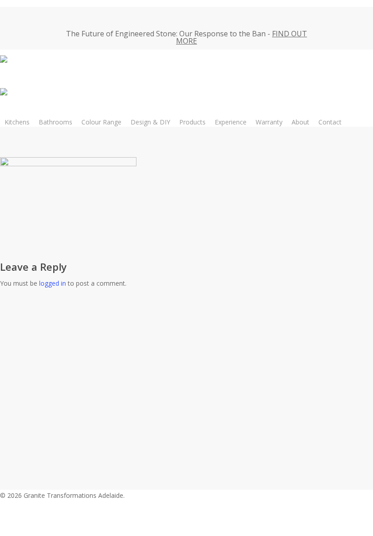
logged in (52, 283)
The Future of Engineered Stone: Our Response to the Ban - (186, 37)
